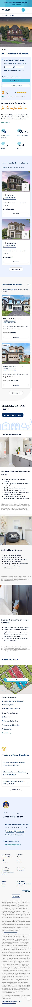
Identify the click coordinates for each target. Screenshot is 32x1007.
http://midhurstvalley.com (12, 844)
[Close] (29, 3)
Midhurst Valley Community (9, 198)
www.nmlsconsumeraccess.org (10, 932)
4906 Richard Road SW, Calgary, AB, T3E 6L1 (11, 1001)
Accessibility (20, 886)
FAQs (12, 15)
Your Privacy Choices (22, 883)
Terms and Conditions (18, 915)
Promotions (5, 862)
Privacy (4, 883)
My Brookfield (20, 870)
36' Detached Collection (9, 197)
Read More (4, 122)
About (18, 856)
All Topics (4, 874)
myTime (4, 860)
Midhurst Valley (12, 20)
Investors (19, 862)
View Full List (5, 733)
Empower (4, 858)
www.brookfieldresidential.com (9, 1003)
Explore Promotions (16, 4)
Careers (19, 858)
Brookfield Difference (7, 856)
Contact (19, 860)
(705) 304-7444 (19, 67)
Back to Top (16, 896)
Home (3, 20)
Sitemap (4, 881)
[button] (16, 194)
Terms (3, 886)
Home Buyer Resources (8, 872)
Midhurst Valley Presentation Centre (15, 60)
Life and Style (5, 870)
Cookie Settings (21, 881)
